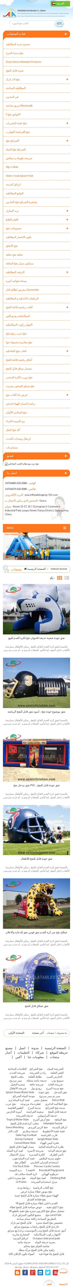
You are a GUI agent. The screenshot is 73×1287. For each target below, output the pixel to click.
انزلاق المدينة (13, 184)
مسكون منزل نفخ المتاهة (20, 263)
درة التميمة (15, 1170)
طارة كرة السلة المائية (51, 1147)
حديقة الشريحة (24, 1115)
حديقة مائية (24, 1242)
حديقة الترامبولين (47, 1115)
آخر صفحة (38, 1033)
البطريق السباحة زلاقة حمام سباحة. (36, 1219)
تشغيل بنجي (40, 1100)
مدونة (35, 1048)
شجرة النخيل (18, 1084)
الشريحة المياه (55, 1069)
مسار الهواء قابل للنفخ (21, 1147)
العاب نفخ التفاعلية (16, 351)
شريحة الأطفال (17, 1088)
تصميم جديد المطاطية (18, 44)
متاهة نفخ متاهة (14, 254)
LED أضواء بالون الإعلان (21, 1254)
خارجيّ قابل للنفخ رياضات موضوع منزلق (36, 1226)
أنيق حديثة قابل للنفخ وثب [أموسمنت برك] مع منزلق (36, 1230)
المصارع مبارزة (20, 1234)
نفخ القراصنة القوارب (18, 132)
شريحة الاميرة (35, 1150)
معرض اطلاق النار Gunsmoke (22, 289)
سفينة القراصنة (35, 1112)
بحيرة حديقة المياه (45, 1242)
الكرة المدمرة (37, 1154)
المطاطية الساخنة (16, 88)
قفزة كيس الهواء (49, 1143)
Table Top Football (26, 1135)
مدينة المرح (34, 1108)
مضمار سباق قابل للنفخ (19, 368)
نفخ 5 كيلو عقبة (55, 1207)
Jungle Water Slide (47, 1139)
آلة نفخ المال (13, 430)
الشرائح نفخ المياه (16, 149)
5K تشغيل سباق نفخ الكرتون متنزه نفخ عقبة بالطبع (36, 1211)
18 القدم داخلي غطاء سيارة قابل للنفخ (36, 1203)
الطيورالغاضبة (15, 1108)
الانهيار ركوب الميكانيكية (19, 325)
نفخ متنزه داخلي (17, 1178)
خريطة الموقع (59, 1052)
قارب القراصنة (49, 1135)
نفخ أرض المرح (41, 1119)
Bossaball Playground (51, 1170)
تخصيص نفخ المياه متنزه (49, 1223)
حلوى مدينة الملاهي (50, 1158)
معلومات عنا (36, 1057)
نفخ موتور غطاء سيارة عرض (36, 1191)
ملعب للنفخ (17, 1076)
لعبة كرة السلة (15, 1150)
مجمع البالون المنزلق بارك (26, 1215)
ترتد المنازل (12, 211)
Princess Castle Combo (47, 1166)
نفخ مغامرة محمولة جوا (19, 342)
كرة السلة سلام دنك (26, 1174)
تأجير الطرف (56, 1154)
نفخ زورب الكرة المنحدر (19, 377)
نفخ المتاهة (61, 1119)
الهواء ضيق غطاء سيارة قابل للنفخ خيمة (36, 1195)
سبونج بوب (57, 1080)
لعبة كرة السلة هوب (23, 1158)
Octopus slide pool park (46, 1238)
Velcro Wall (58, 1100)
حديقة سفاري (30, 1131)
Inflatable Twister (52, 1123)
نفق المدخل (60, 1092)
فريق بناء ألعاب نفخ (16, 395)
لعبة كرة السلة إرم (19, 1100)
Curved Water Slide (25, 1143)
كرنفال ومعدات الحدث (18, 439)
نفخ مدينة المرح (14, 53)
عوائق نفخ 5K (13, 114)
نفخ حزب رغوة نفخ (16, 333)
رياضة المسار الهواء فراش (20, 403)
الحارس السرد (54, 1076)
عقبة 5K (30, 1170)
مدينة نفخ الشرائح (55, 1108)
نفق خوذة (44, 1092)
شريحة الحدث (17, 1073)
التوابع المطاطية (15, 193)
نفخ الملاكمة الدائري (56, 1104)
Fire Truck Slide (21, 1166)
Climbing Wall (58, 1178)
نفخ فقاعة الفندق (36, 1199)
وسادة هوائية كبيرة (16, 281)
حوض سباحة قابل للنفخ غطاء (26, 1207)
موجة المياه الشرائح (24, 1096)
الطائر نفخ (20, 1162)
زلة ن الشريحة (38, 1073)
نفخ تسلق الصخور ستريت (20, 386)
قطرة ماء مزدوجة (30, 1104)
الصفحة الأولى (16, 1033)
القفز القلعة (57, 1073)
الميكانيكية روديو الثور (18, 316)
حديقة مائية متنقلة (36, 1080)
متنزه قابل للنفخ (15, 70)
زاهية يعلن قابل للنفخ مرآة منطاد (36, 1250)
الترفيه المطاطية (15, 272)
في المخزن (12, 97)
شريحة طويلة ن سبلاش (19, 158)
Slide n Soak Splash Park (19, 176)
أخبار (8, 1052)
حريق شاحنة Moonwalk (19, 105)
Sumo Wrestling (15, 1127)
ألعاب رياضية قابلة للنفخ (19, 307)
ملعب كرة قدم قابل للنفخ (25, 1123)
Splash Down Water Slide (20, 1092)
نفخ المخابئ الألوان (16, 412)
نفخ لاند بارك (13, 79)
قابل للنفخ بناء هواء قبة (51, 1254)
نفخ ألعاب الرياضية (43, 1187)
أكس (18, 1057)
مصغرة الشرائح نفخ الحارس (21, 202)
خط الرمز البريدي (38, 1127)
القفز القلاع (12, 219)
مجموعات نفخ (13, 228)
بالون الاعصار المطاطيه (19, 237)
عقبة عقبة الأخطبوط (53, 1131)
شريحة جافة (37, 1084)
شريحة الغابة (55, 1084)
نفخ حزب (11, 1104)
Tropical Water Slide (17, 1119)
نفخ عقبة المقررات (16, 123)
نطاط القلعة (35, 1076)
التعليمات (23, 1052)
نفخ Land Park (53, 1215)
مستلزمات (12, 447)
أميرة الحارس (14, 1112)
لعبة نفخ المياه (38, 1178)
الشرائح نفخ (12, 140)
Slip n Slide (12, 167)
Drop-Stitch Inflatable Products (23, 62)
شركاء (39, 1052)
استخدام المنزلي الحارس (44, 1162)
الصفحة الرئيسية (36, 569)
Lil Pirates (21, 1182)
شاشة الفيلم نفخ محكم (36, 1246)
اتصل (22, 1048)
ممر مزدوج (15, 1080)
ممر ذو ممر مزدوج (49, 1096)
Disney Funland (24, 1139)
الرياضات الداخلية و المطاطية (22, 298)
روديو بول (36, 1088)
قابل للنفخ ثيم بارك (21, 1223)
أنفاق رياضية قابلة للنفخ (19, 360)
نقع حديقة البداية (57, 1150)
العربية (60, 3)
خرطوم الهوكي (49, 1174)
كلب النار (13, 1131)
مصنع (9, 1048)
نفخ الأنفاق (12, 246)
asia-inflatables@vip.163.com (41, 495)
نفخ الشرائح (36, 1069)
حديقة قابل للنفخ (57, 1112)
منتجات (54, 1057)
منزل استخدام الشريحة (44, 1182)
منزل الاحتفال (17, 1154)
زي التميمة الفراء (15, 421)
